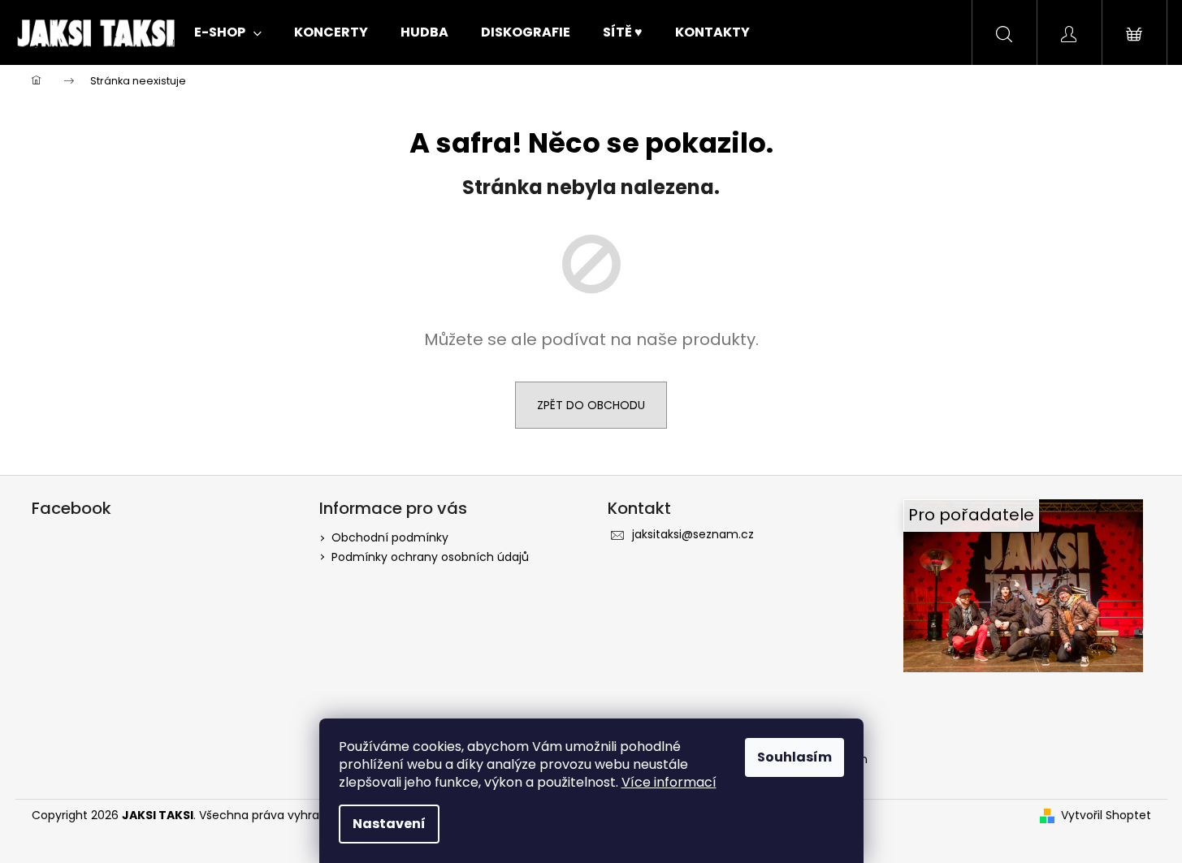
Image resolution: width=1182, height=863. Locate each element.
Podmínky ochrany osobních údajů (430, 557)
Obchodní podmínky (389, 537)
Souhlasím (794, 757)
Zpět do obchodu (591, 405)
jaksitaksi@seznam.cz (693, 534)
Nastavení (389, 823)
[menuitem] (228, 32)
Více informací (669, 782)
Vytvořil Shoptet (1106, 815)
